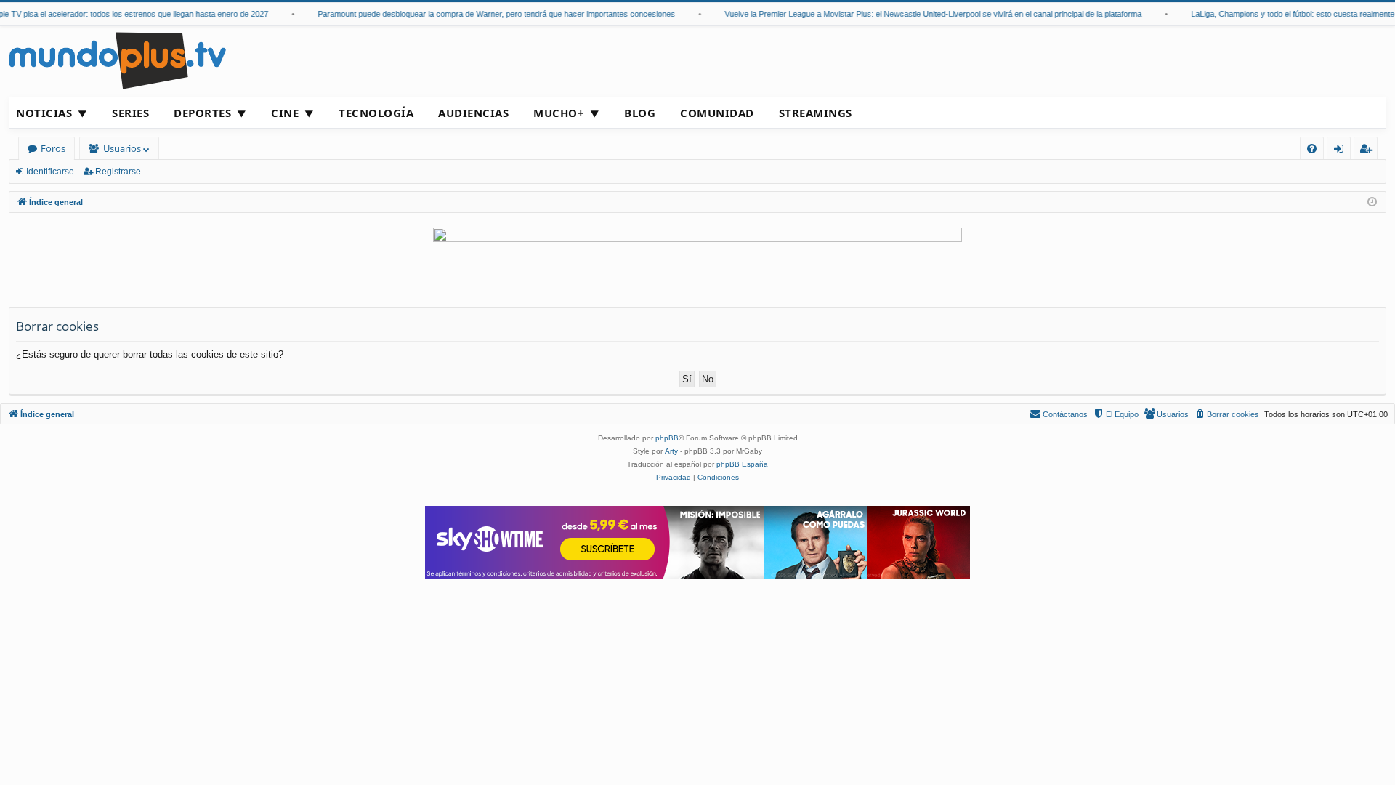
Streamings (815, 112)
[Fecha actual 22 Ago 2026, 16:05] (1372, 202)
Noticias (44, 112)
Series (130, 112)
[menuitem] (1312, 148)
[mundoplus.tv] (118, 60)
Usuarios (122, 148)
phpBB (667, 438)
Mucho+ (558, 112)
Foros (53, 148)
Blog (639, 112)
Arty (671, 451)
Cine (285, 112)
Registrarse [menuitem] (1369, 151)
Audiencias (473, 112)
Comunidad (717, 112)
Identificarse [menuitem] (1341, 151)
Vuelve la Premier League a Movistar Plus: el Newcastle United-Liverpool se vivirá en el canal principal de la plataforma (924, 13)
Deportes (202, 112)
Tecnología (376, 112)
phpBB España (742, 464)
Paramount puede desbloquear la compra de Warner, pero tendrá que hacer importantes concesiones (488, 13)
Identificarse (50, 171)
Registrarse (118, 171)
